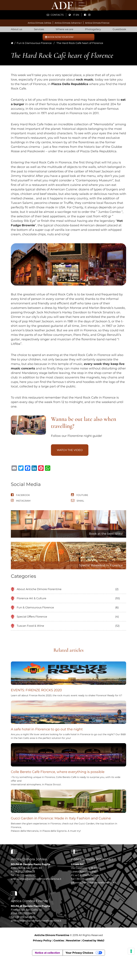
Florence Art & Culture (31, 598)
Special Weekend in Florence (101, 565)
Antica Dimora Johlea (39, 22)
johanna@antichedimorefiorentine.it (93, 882)
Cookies (58, 940)
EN (77, 14)
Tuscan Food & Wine (30, 625)
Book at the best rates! (106, 533)
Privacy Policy (42, 940)
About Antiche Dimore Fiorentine (39, 589)
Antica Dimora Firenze (97, 22)
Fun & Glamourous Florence (34, 43)
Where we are (64, 29)
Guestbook (119, 29)
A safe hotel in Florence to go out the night (47, 729)
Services (39, 29)
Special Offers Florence (32, 616)
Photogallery (93, 29)
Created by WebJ (93, 940)
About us (16, 29)
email (80, 500)
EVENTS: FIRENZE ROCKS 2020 (36, 690)
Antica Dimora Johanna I (68, 22)
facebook (22, 495)
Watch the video (70, 450)
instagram (22, 500)
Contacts (57, 14)
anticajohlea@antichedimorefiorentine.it (36, 878)
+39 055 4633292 (25, 875)
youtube (82, 495)
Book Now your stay (60, 37)
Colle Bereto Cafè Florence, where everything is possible (57, 772)
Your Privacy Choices (79, 952)
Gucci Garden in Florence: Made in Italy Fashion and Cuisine (61, 818)
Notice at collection (47, 952)
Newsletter (73, 940)
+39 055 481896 (84, 878)
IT (74, 14)
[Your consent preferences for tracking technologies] (131, 951)
